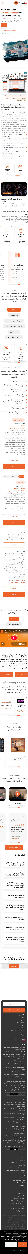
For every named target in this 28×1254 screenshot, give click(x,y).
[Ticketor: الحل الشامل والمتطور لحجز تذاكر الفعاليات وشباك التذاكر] (20, 3)
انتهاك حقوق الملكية (20, 1211)
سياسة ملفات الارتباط (19, 1198)
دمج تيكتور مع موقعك (19, 1133)
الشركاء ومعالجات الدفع (19, 1180)
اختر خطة (14, 466)
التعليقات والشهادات (20, 1022)
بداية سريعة (14, 618)
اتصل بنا (14, 545)
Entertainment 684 (15, 838)
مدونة (23, 1157)
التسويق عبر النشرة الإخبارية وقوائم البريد (14, 1074)
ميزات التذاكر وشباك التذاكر (14, 320)
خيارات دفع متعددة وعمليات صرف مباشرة (14, 1054)
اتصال (23, 1025)
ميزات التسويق (14, 331)
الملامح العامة (14, 315)
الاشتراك (23, 1035)
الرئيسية (23, 1017)
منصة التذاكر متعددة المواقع (17, 582)
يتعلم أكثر (9, 589)
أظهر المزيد (14, 966)
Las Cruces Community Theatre (17, 805)
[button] (9, 30)
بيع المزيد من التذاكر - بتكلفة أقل (16, 1071)
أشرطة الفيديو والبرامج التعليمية (17, 1162)
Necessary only (11, 1245)
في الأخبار (22, 1160)
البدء (4, 25)
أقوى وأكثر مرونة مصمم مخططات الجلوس (14, 1051)
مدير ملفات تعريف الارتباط (18, 1203)
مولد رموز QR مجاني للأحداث (17, 1167)
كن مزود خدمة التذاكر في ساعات (16, 580)
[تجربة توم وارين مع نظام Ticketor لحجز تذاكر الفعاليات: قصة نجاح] (18, 794)
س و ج (23, 1175)
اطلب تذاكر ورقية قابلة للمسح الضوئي (15, 1170)
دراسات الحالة (21, 1177)
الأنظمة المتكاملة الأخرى (14, 337)
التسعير (9, 595)
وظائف (23, 1188)
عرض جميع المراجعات (15, 847)
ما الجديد (23, 1172)
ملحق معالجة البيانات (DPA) (18, 1201)
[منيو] (2, 3)
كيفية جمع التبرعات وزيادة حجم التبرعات (14, 1146)
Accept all (22, 1245)
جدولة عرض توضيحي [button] (14, 1004)
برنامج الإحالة (21, 1185)
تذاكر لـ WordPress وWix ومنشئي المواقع (14, 1090)
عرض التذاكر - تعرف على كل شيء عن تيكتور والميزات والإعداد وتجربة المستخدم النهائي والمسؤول (14, 1104)
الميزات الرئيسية (14, 309)
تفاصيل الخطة (14, 460)
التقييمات (22, 1032)
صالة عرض (22, 1165)
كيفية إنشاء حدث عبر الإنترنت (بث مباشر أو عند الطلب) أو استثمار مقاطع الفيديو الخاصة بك (14, 1142)
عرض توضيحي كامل (14, 624)
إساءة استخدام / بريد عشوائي (17, 1208)
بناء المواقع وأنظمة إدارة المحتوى (14, 326)
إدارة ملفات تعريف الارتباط (18, 1250)
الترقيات (23, 1027)
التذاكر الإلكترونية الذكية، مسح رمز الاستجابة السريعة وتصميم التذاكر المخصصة (16, 1062)
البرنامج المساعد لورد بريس (18, 1030)
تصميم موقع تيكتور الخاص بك (17, 1126)
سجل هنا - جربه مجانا (14, 1010)
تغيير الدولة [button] (5, 367)
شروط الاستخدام (20, 1193)
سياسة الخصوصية (20, 1196)
